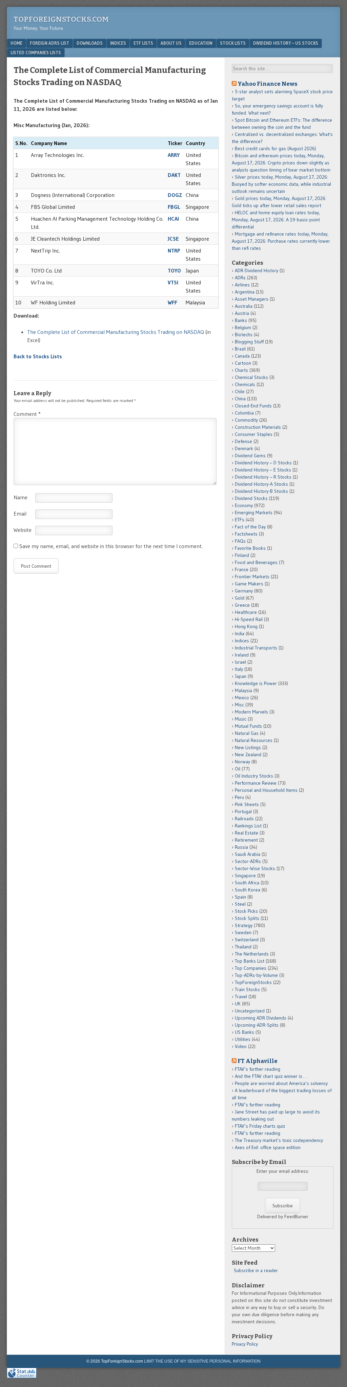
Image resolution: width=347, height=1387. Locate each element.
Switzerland (247, 940)
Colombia (244, 413)
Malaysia (243, 690)
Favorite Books (250, 548)
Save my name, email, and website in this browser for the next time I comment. (111, 546)
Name (20, 497)
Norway (242, 762)
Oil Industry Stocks (254, 776)
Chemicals (245, 384)
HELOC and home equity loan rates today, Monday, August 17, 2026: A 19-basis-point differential (276, 219)
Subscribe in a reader (256, 1270)
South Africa (247, 883)
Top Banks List (249, 961)
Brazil (240, 349)
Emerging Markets (253, 512)
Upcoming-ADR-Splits (257, 1025)
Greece (242, 605)
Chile (240, 391)
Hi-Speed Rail (249, 619)
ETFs (239, 520)
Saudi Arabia (247, 854)
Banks (241, 320)
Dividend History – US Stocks (285, 43)
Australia (243, 306)
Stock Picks (246, 911)
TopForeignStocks (253, 982)
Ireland (242, 655)
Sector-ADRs (248, 861)
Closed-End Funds (253, 406)
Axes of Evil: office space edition (268, 1147)
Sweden (243, 932)
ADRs (240, 278)
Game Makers (249, 584)
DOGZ (175, 195)
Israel (240, 662)
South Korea (247, 890)
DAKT (174, 175)
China (240, 399)
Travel (241, 996)
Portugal (243, 811)
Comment (27, 413)
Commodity (246, 420)
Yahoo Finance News (268, 83)
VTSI (173, 282)
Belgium (243, 327)
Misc (239, 705)
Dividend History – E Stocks (263, 470)
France (241, 569)
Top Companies (250, 968)
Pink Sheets (247, 804)
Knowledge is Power (256, 683)
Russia (241, 847)
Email (20, 513)
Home (16, 43)
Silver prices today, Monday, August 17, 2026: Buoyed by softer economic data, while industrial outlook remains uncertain (281, 184)
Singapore (245, 875)
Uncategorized (250, 1011)
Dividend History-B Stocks (261, 491)
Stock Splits (247, 918)
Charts (241, 370)
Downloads (90, 43)
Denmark (244, 448)
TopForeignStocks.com (61, 19)
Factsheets (246, 534)
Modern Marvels (251, 712)
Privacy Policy (245, 1344)
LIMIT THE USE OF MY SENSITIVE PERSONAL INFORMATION (202, 1361)
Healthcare (246, 612)
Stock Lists (233, 43)
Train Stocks (247, 989)
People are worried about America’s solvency (281, 1083)
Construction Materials (258, 427)
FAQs (240, 541)
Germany (244, 591)
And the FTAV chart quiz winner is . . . (272, 1076)
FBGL (174, 206)
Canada (242, 356)
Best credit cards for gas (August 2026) (275, 148)
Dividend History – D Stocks (263, 463)
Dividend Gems (250, 456)
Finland (242, 555)
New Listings (248, 747)
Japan (240, 676)
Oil (237, 769)
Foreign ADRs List (49, 43)
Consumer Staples (253, 434)
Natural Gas (247, 733)
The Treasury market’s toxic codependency (279, 1140)
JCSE (173, 238)
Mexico (242, 698)
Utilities (242, 1039)
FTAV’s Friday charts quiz (260, 1126)
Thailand (243, 947)
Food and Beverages (256, 562)
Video (241, 1046)
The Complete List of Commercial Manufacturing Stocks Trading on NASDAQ (115, 331)
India (239, 633)
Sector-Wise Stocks (255, 868)
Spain (240, 897)
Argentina (244, 292)
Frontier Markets (252, 577)
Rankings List (248, 826)
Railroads (244, 819)
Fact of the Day (250, 527)
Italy (239, 669)
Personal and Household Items (266, 790)
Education (200, 43)
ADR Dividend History (256, 270)
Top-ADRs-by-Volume (256, 975)
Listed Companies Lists (36, 52)
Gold (239, 598)
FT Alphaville (258, 1061)
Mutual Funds (248, 726)
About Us (171, 43)
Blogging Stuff (249, 342)
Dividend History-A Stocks (261, 484)
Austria (242, 313)
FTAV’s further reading (257, 1069)
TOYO (174, 270)
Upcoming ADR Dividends (260, 1018)
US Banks (244, 1032)
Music (240, 719)
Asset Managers (251, 299)
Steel (240, 904)
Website (23, 529)
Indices (118, 43)
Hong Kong (246, 626)
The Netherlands (252, 954)
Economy (244, 505)
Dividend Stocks (251, 498)
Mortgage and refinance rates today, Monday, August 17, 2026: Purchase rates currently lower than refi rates (281, 241)
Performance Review (256, 783)
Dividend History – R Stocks (263, 477)
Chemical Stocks (251, 377)
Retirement (246, 840)
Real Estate (246, 833)
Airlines (242, 285)
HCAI (173, 218)
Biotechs (243, 334)
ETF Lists (143, 43)
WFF (172, 302)
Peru (239, 797)
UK (238, 1004)
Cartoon (243, 363)
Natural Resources (253, 740)
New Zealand (248, 754)
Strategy (243, 925)
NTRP (174, 250)
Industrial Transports (256, 648)
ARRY (174, 155)
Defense (243, 441)
